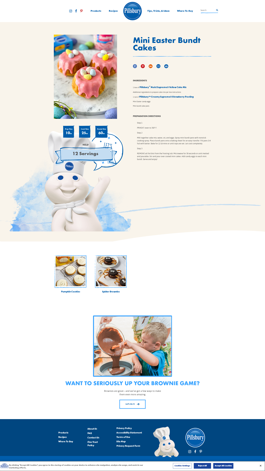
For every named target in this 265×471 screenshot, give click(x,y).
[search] (208, 10)
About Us (92, 429)
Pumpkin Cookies (70, 291)
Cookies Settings (182, 465)
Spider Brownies (111, 291)
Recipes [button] (113, 11)
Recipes (62, 437)
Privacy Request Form (128, 446)
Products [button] (96, 11)
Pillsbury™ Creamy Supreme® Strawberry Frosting (166, 97)
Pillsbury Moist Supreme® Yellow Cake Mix (162, 87)
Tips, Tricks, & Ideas (158, 11)
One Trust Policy (92, 444)
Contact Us (93, 437)
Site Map (121, 441)
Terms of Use (123, 437)
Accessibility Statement (129, 432)
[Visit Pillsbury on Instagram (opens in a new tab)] (70, 11)
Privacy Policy (124, 428)
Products (63, 432)
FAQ (89, 433)
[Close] (261, 466)
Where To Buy (185, 11)
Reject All (202, 465)
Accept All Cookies (223, 465)
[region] (132, 466)
